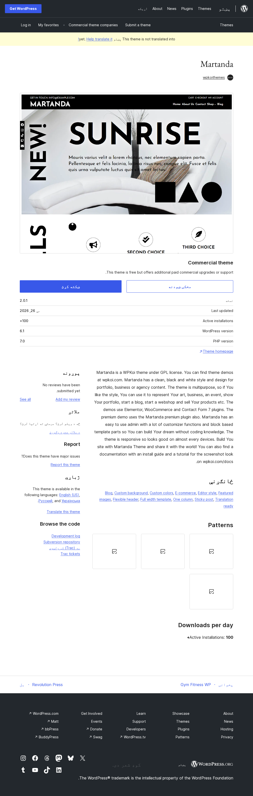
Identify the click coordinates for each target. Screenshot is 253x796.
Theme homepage (218, 351)
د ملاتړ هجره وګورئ (64, 432)
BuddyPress (47, 737)
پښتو (182, 765)
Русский (45, 501)
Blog (108, 493)
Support (139, 721)
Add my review (68, 399)
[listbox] (162, 571)
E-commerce (185, 493)
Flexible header (125, 499)
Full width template (155, 499)
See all (25, 399)
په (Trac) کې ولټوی (64, 548)
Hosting (227, 729)
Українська (71, 501)
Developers (136, 729)
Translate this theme (63, 512)
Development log (66, 536)
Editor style (207, 493)
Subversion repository (61, 542)
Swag (95, 737)
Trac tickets (70, 554)
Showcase (181, 713)
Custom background (131, 493)
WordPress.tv (133, 737)
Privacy (227, 737)
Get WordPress (23, 8)
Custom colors (161, 493)
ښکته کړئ (71, 286)
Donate (94, 729)
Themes (226, 25)
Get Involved (91, 713)
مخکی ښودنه (179, 286)
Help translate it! (95, 39)
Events (96, 721)
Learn (141, 713)
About (228, 713)
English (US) (69, 495)
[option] (211, 551)
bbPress (50, 729)
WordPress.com (44, 713)
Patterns (183, 737)
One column (183, 499)
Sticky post (204, 499)
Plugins (184, 729)
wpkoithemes (214, 77)
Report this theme (65, 464)
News (228, 721)
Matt (53, 721)
